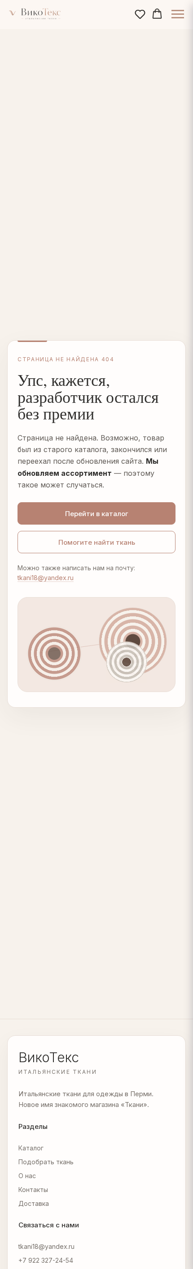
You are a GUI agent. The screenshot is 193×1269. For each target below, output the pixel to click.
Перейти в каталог (96, 513)
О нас (27, 1175)
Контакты (33, 1189)
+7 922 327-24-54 (45, 1260)
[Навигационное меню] (177, 14)
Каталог (31, 1148)
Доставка (33, 1203)
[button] (140, 14)
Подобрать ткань (46, 1162)
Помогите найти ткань (96, 542)
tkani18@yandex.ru (46, 577)
